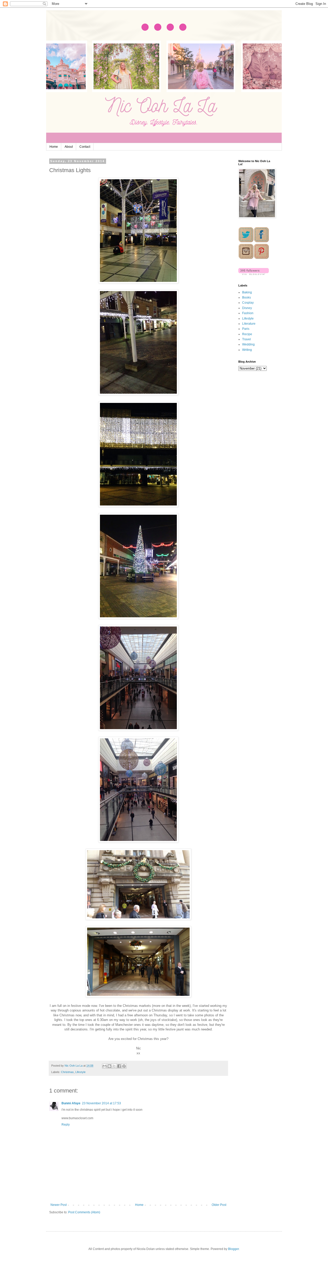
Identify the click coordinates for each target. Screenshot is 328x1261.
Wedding (248, 344)
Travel (246, 339)
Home (53, 146)
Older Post (219, 1205)
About (69, 146)
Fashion (247, 313)
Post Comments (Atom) (84, 1212)
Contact (84, 146)
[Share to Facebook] (119, 1066)
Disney (247, 308)
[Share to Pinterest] (124, 1066)
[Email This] (104, 1066)
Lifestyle (80, 1072)
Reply (65, 1124)
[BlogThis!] (109, 1066)
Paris (245, 329)
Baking (247, 292)
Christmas (67, 1072)
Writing (247, 350)
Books (246, 297)
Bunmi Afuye (70, 1103)
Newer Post (58, 1205)
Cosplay (248, 302)
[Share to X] (114, 1066)
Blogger (233, 1249)
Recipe (247, 334)
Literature (248, 323)
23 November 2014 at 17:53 (101, 1103)
